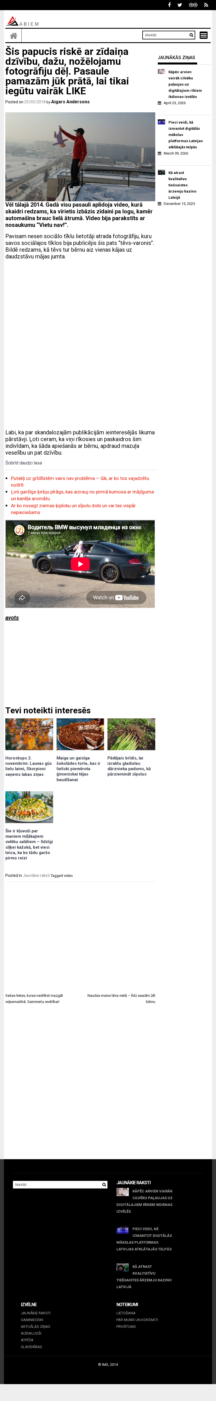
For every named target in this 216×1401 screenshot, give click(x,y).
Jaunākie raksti (36, 875)
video (68, 875)
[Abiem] (13, 35)
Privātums (126, 1326)
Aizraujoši (31, 1333)
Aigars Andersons (70, 101)
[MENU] (203, 35)
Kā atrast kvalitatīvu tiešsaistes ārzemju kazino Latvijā (182, 185)
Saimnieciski (32, 1320)
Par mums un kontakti (137, 1320)
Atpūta (27, 1340)
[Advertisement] (80, 303)
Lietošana (126, 1313)
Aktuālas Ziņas (35, 1326)
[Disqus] (80, 1086)
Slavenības (31, 1347)
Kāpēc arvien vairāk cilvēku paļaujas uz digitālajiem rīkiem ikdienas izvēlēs (185, 84)
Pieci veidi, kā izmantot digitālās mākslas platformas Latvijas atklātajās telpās (185, 134)
